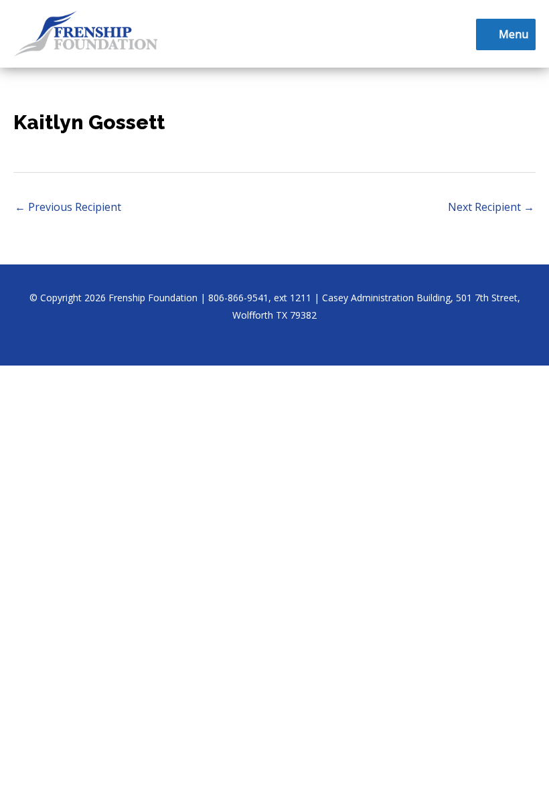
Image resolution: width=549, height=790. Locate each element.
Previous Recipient (68, 207)
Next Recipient (491, 207)
